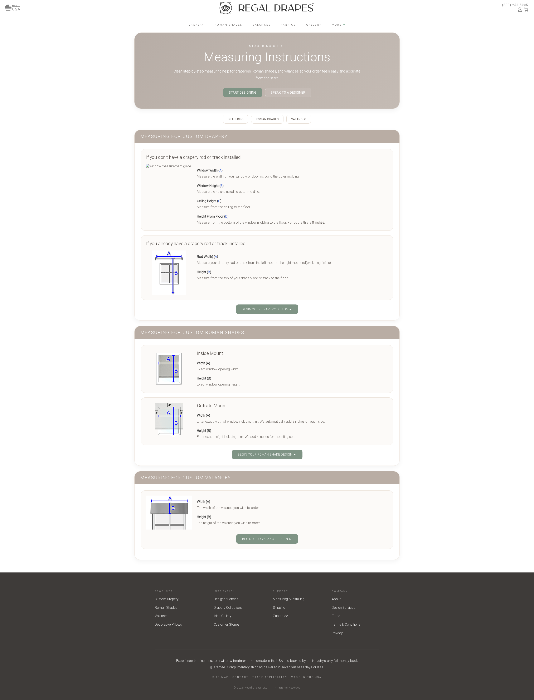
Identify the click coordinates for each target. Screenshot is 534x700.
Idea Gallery (222, 616)
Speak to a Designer (288, 92)
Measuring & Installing (288, 599)
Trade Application (269, 677)
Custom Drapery (167, 599)
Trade (336, 616)
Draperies (235, 119)
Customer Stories (226, 624)
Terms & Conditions (346, 624)
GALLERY (313, 24)
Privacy (337, 633)
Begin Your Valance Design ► (267, 539)
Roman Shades (267, 119)
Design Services (343, 608)
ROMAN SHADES (228, 24)
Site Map (221, 677)
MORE (338, 24)
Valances (298, 119)
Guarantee (280, 616)
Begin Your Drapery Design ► (267, 309)
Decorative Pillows (168, 624)
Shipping (279, 608)
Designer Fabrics (226, 599)
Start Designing (243, 92)
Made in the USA (306, 677)
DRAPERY (196, 24)
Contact (240, 677)
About (336, 599)
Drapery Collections (228, 608)
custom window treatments (228, 661)
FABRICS (288, 24)
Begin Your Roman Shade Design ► (267, 454)
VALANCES (262, 24)
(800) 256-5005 (515, 5)
